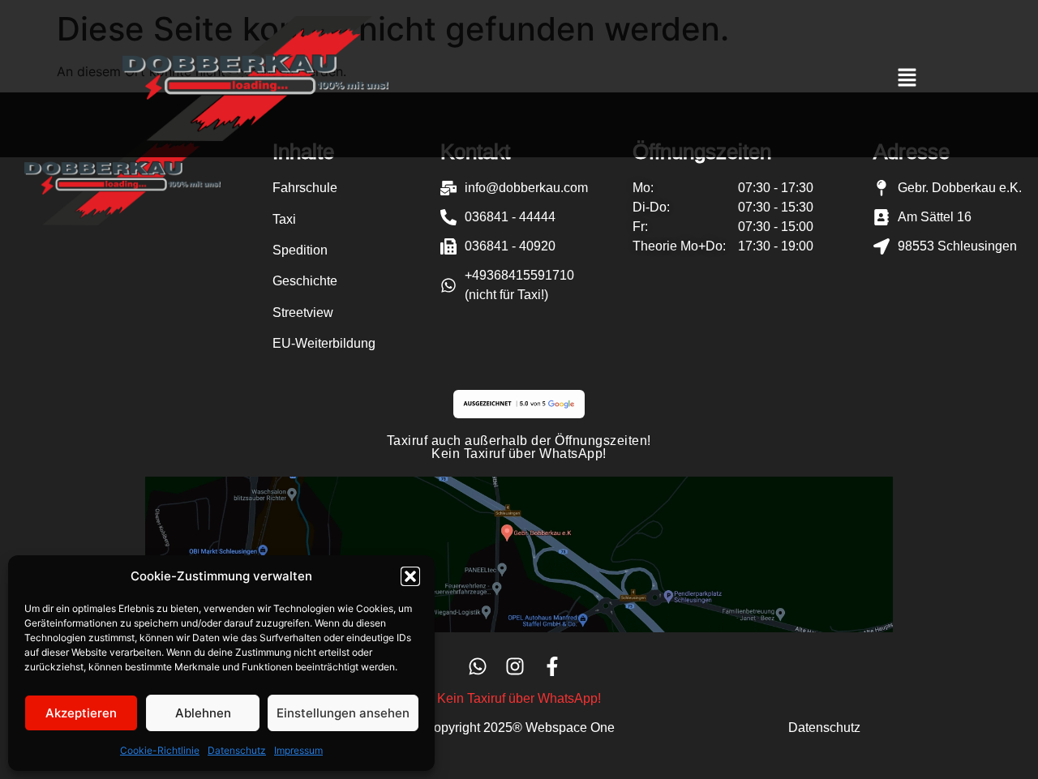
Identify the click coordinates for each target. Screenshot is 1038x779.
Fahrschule (304, 188)
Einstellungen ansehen (343, 713)
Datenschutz (237, 750)
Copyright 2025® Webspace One (519, 727)
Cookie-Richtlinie (159, 750)
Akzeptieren (81, 713)
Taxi (284, 219)
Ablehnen (203, 713)
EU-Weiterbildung (323, 343)
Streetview (302, 312)
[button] (410, 576)
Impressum (298, 750)
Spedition (300, 250)
